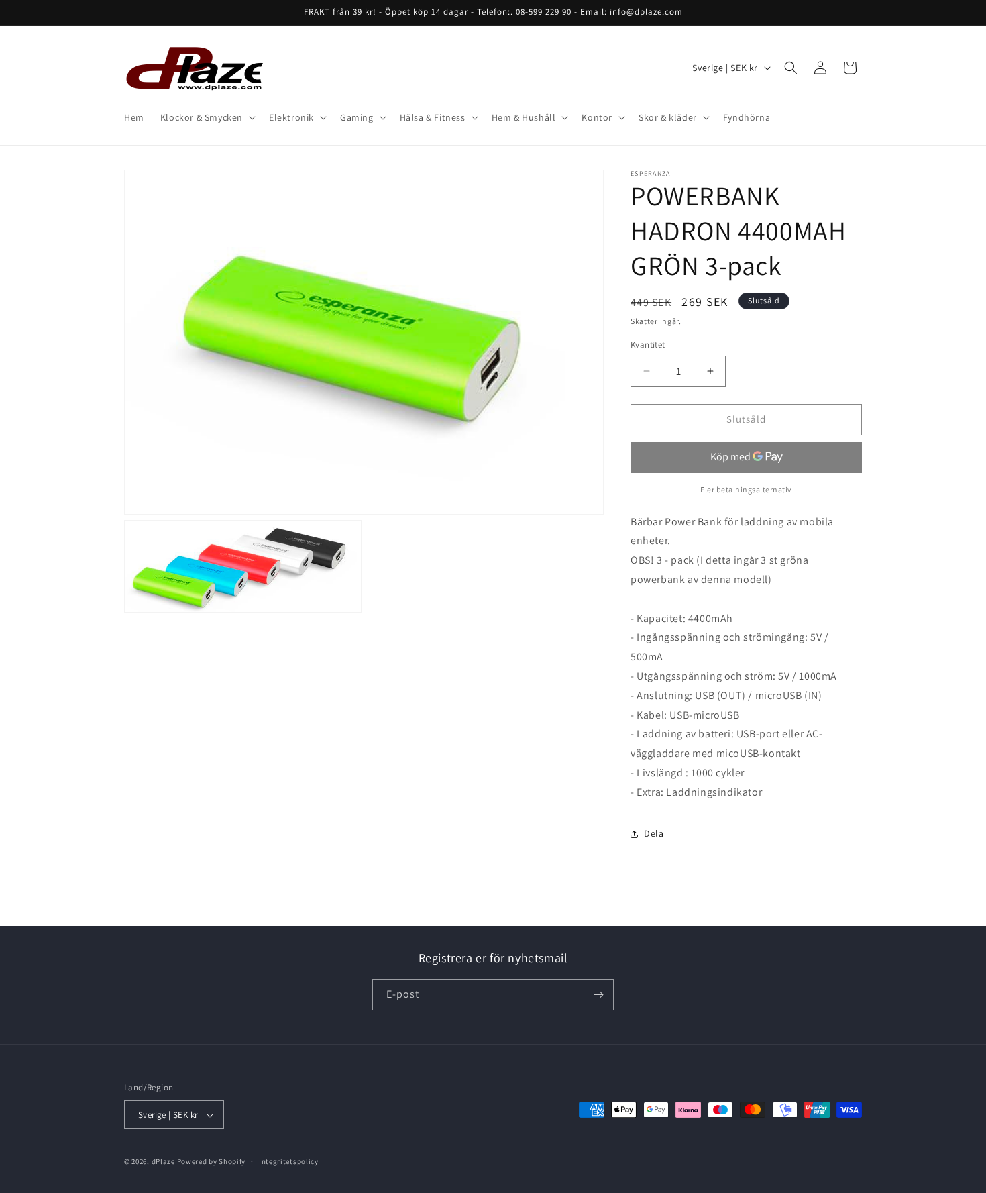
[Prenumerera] (598, 994)
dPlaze (163, 1162)
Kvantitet (648, 344)
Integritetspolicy (289, 1161)
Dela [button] (653, 833)
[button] (206, 117)
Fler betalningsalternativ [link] (746, 489)
